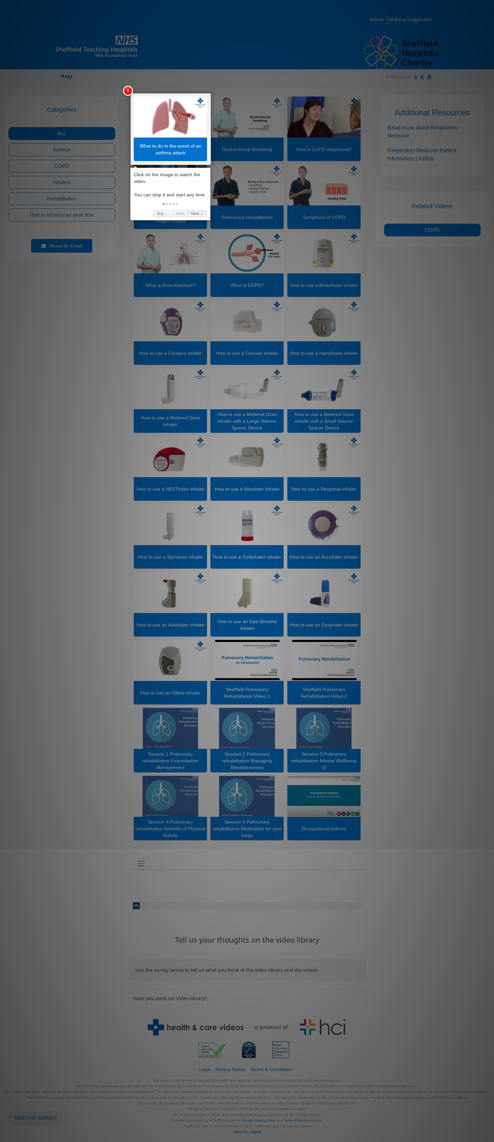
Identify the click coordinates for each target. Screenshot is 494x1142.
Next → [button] (197, 214)
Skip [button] (160, 214)
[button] (164, 204)
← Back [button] (178, 214)
